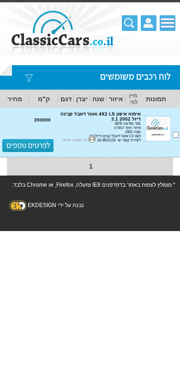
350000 (42, 119)
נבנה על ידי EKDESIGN (56, 205)
